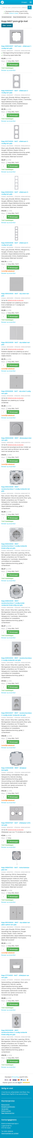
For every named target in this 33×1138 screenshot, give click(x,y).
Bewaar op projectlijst (8, 70)
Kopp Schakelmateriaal (19, 17)
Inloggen (24, 2)
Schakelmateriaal (6, 17)
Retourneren (5, 1105)
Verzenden (4, 1109)
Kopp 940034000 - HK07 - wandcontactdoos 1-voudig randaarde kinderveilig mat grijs (14, 546)
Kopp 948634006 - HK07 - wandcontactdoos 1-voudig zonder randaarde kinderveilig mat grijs (13, 603)
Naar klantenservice (7, 1113)
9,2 (19, 1082)
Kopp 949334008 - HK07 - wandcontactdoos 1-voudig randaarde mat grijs (15, 489)
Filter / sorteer (7, 25)
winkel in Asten (13, 13)
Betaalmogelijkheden (8, 1107)
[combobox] (16, 7)
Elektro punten (6, 1111)
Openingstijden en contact (9, 1133)
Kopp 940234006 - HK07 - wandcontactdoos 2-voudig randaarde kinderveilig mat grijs (14, 1032)
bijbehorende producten (16, 300)
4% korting (15, 1077)
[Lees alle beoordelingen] (26, 1082)
